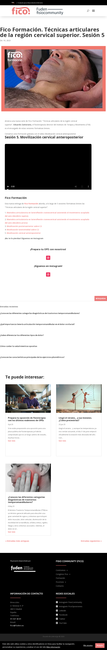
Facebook (63, 615)
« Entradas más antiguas (17, 541)
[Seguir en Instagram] (48, 258)
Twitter (62, 619)
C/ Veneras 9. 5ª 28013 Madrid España (16, 609)
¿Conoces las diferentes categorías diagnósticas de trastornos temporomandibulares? (40, 313)
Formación (60, 578)
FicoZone (60, 582)
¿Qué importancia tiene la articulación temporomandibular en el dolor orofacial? (37, 324)
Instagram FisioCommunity (70, 602)
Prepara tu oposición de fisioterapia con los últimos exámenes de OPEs (27, 419)
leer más (11, 441)
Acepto (100, 645)
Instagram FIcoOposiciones (70, 606)
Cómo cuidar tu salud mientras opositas (18, 346)
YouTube (63, 623)
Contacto (60, 586)
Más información (53, 647)
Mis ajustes (88, 645)
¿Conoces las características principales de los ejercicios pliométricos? (32, 357)
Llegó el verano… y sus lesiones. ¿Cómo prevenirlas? (75, 419)
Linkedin (62, 610)
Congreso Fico (62, 574)
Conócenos (61, 570)
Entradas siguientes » (91, 541)
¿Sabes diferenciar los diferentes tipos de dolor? (22, 335)
